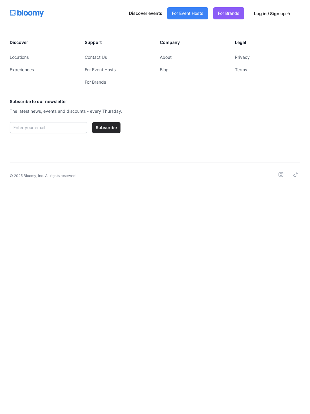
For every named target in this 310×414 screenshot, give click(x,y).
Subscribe (106, 127)
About (166, 57)
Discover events (145, 13)
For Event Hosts (187, 13)
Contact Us (96, 57)
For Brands (228, 13)
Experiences (22, 69)
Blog (164, 69)
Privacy (242, 57)
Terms (241, 69)
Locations (19, 57)
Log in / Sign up (272, 13)
